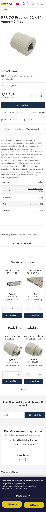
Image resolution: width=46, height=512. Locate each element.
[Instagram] (26, 459)
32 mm (40, 210)
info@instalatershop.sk (25, 440)
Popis (7, 129)
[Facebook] (20, 459)
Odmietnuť (12, 504)
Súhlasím (34, 505)
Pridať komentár (23, 243)
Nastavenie (21, 495)
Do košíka (23, 105)
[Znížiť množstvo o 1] (31, 96)
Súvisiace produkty (33, 129)
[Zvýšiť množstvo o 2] (18, 309)
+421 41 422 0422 (25, 444)
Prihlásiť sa (35, 415)
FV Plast (42, 112)
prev (2, 355)
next (44, 355)
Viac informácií (8, 79)
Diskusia (17, 129)
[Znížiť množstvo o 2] (6, 309)
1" (35, 210)
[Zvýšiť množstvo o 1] (41, 96)
